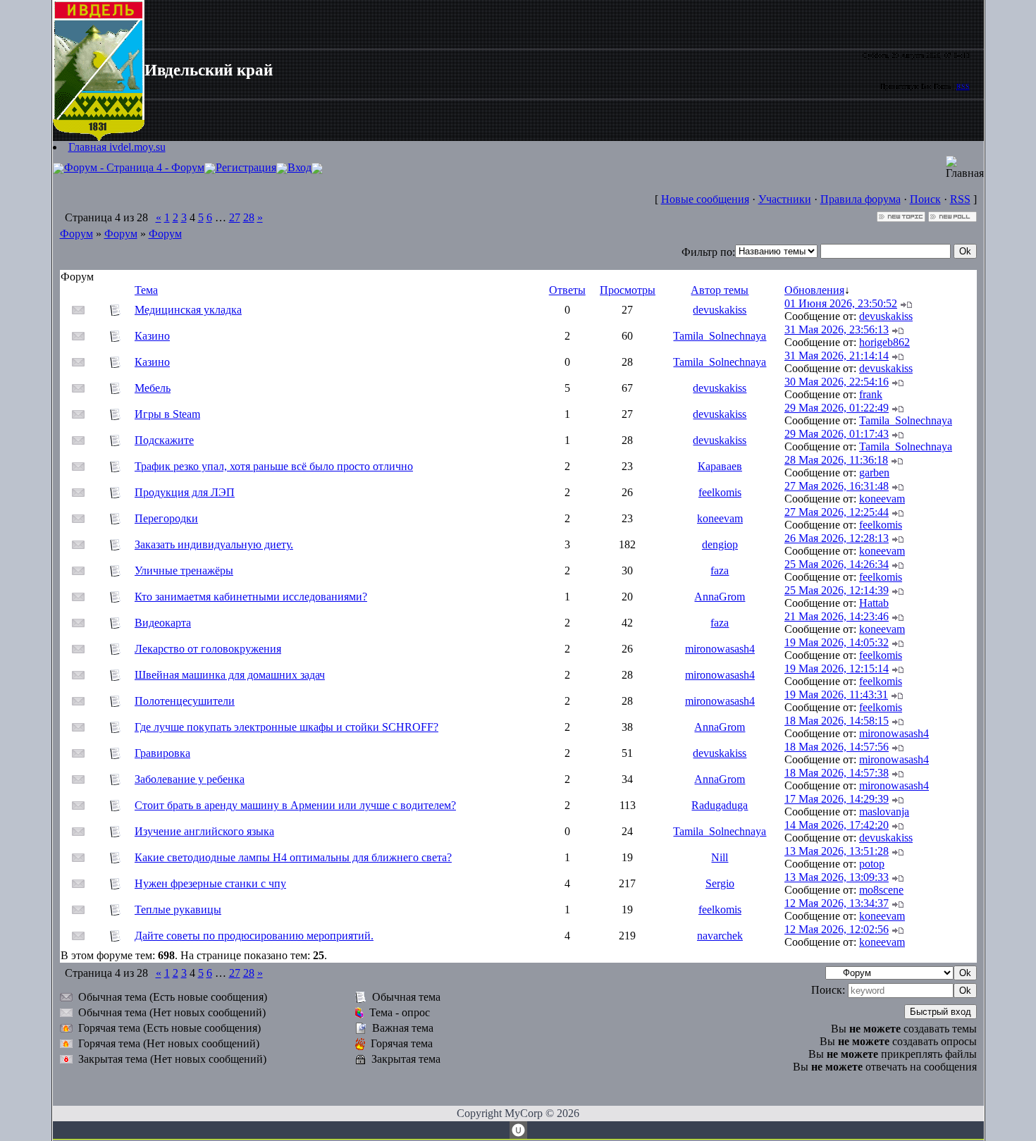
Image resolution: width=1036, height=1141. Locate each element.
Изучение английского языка (204, 831)
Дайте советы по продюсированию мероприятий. (254, 936)
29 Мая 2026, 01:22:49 (836, 408)
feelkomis (719, 492)
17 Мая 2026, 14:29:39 (836, 799)
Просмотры (627, 290)
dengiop (720, 544)
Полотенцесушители (185, 701)
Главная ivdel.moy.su (117, 147)
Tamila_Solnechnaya (719, 336)
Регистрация (246, 167)
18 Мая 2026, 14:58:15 (836, 721)
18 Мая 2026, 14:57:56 (836, 747)
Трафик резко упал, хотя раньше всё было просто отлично (274, 466)
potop (871, 864)
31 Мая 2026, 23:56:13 (836, 329)
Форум (76, 234)
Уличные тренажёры (184, 570)
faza (719, 570)
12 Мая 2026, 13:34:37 (836, 903)
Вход (300, 167)
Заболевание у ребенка (190, 779)
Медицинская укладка (188, 310)
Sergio (719, 883)
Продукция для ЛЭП (185, 492)
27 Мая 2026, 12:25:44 (836, 512)
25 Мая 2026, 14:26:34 (836, 564)
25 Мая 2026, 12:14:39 (836, 590)
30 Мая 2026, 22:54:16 (836, 382)
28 (248, 217)
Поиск (925, 199)
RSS (963, 86)
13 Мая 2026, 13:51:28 (836, 851)
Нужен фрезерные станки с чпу (210, 883)
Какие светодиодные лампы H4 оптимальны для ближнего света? (293, 857)
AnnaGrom (719, 597)
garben (874, 473)
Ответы (567, 290)
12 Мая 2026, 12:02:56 (836, 929)
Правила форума (860, 199)
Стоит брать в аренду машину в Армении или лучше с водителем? (295, 805)
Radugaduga (719, 805)
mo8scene (881, 890)
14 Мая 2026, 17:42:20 (836, 825)
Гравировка (162, 753)
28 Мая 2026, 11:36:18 (836, 460)
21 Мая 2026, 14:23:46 (836, 616)
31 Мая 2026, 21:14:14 (836, 356)
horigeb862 (884, 342)
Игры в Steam (167, 414)
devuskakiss (719, 310)
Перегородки (166, 518)
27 (234, 217)
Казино (152, 336)
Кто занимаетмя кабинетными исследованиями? (251, 597)
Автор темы (719, 290)
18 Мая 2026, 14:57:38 (836, 773)
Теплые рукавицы (178, 909)
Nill (719, 857)
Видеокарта (163, 623)
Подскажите (164, 440)
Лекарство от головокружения (208, 649)
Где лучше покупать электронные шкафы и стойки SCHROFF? (286, 727)
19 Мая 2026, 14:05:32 (836, 642)
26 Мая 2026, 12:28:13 (836, 538)
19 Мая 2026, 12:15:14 (836, 668)
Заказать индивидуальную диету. (214, 544)
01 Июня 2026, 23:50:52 (840, 303)
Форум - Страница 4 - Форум (134, 167)
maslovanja (884, 812)
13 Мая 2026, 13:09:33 (836, 877)
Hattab (874, 603)
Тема (146, 290)
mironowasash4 (720, 649)
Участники (784, 199)
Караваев (720, 466)
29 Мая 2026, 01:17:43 (836, 434)
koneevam (882, 499)
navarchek (720, 936)
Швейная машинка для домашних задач (230, 675)
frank (870, 394)
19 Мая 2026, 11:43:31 (836, 695)
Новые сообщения (705, 199)
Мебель (153, 388)
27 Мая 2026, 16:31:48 (836, 486)
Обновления (814, 290)
